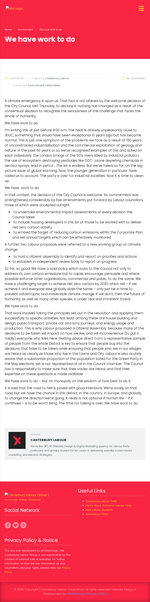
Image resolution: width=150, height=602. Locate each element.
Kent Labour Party (97, 514)
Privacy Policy (97, 594)
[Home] (14, 8)
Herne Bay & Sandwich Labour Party (108, 505)
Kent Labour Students (99, 510)
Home (8, 29)
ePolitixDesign (76, 594)
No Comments (136, 78)
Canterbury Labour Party (101, 501)
